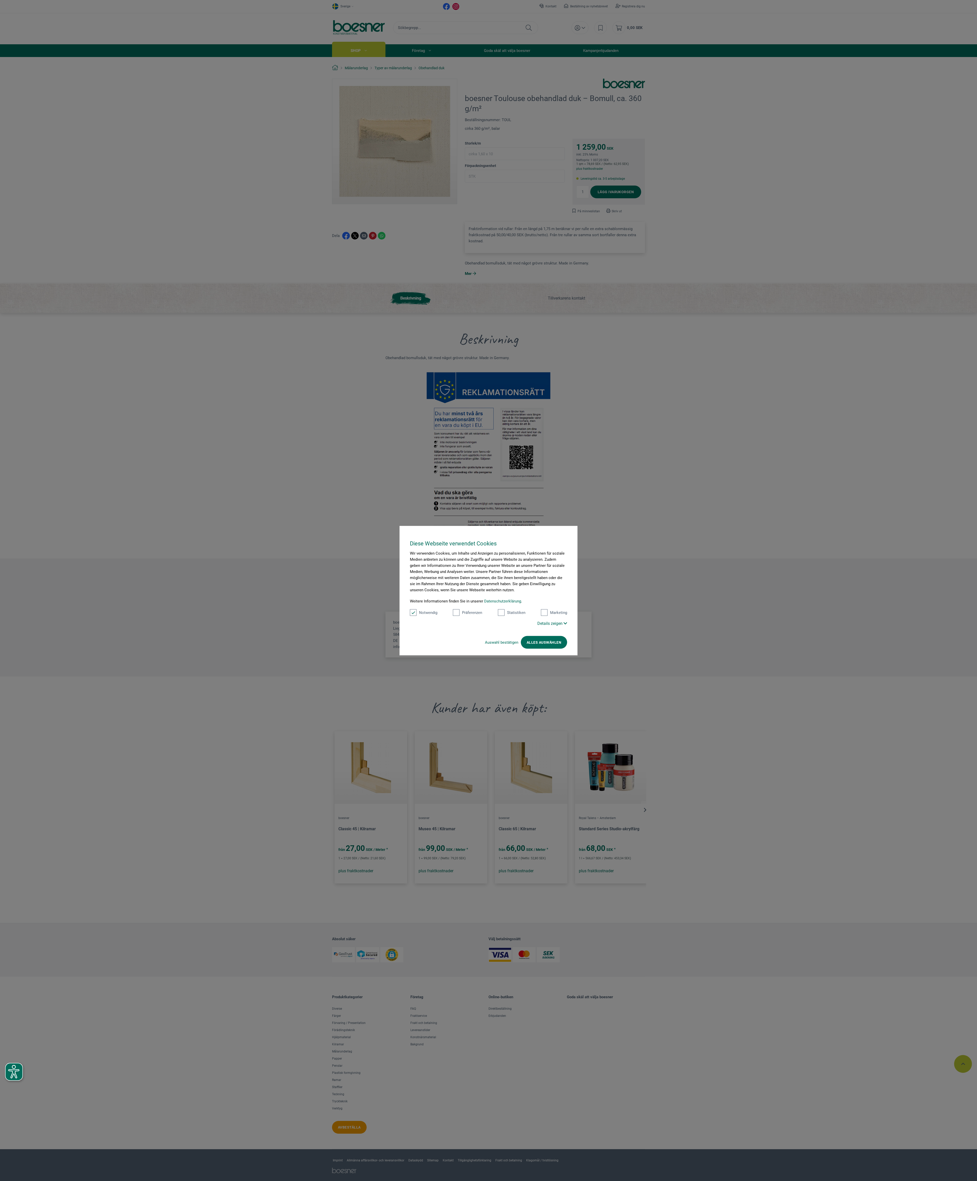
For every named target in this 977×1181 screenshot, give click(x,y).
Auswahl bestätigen (501, 642)
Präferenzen (472, 612)
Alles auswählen (544, 642)
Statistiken (516, 612)
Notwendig (428, 612)
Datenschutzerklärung (502, 601)
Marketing (558, 612)
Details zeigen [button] (550, 623)
